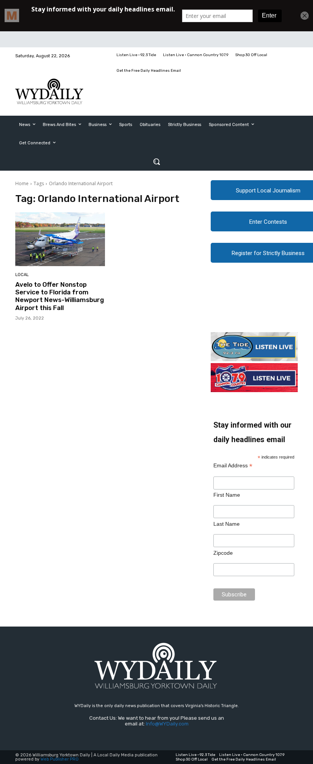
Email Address (232, 465)
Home (22, 183)
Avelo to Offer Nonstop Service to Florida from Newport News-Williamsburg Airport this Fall (59, 296)
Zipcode (223, 553)
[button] (156, 161)
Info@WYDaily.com (167, 724)
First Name (226, 495)
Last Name (226, 524)
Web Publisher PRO (59, 759)
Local (22, 275)
